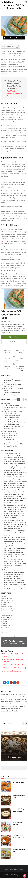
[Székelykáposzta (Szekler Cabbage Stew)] (6, 840)
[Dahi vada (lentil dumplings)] (6, 827)
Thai (22, 180)
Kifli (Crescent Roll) (18, 782)
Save (18, 682)
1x (19, 399)
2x (22, 399)
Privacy (16, 869)
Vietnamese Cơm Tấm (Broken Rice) (15, 668)
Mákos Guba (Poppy (14, 757)
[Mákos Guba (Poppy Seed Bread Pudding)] (6, 800)
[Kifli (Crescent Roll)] (6, 786)
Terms (11, 869)
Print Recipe (21, 38)
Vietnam (3, 241)
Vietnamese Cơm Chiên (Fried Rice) (15, 665)
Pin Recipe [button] (15, 342)
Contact (21, 869)
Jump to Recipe (9, 38)
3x (25, 399)
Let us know (13, 643)
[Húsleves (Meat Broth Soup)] (6, 853)
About (6, 869)
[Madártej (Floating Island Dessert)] (6, 813)
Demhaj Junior (6, 691)
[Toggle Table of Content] (16, 46)
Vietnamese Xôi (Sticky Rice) (12, 671)
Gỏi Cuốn (3, 229)
